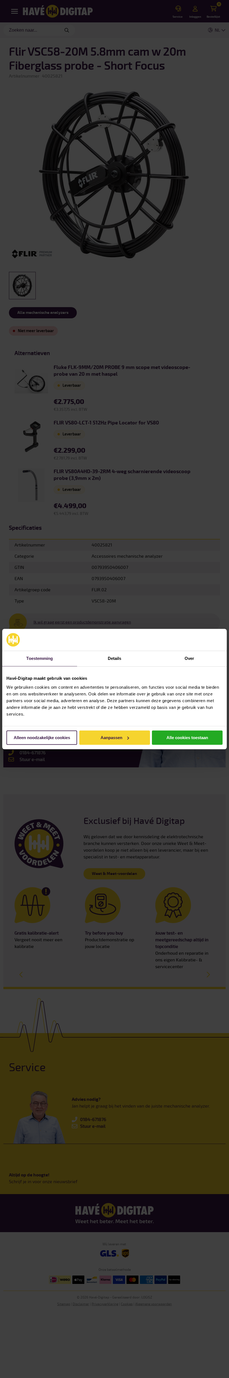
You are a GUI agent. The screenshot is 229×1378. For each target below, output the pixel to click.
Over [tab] (189, 658)
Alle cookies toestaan (187, 737)
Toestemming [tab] (39, 658)
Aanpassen (111, 737)
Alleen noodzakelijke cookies (42, 737)
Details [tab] (114, 658)
